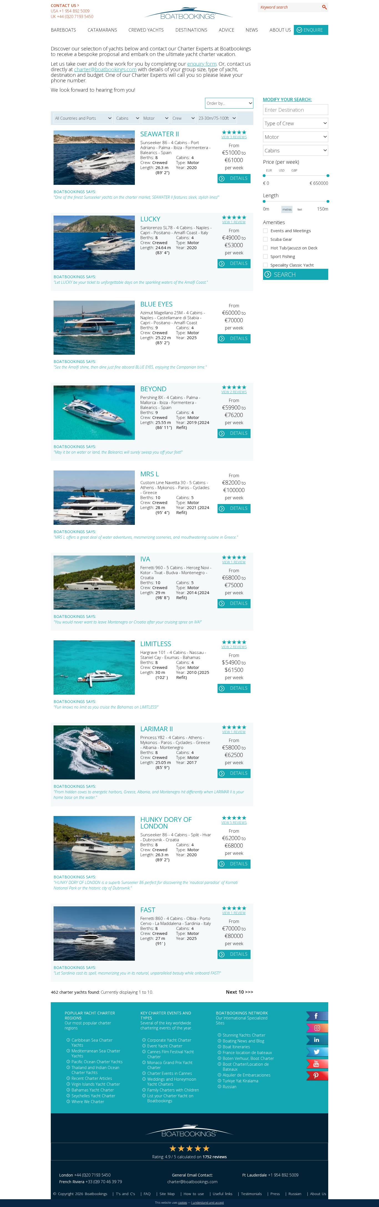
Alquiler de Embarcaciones (247, 1075)
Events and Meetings (291, 230)
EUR (269, 170)
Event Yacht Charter (164, 1046)
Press (275, 1193)
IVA (145, 559)
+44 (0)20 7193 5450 (75, 16)
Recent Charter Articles (92, 1078)
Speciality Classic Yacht (292, 265)
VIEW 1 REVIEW (234, 222)
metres (287, 209)
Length (271, 195)
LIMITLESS (155, 644)
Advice (226, 30)
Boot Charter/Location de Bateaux (246, 1067)
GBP (294, 170)
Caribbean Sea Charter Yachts (92, 1042)
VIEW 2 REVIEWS (234, 392)
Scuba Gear (281, 239)
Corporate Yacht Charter (169, 1040)
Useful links (222, 1193)
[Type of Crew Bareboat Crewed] (295, 123)
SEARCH (285, 274)
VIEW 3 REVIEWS (234, 137)
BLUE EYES (156, 304)
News (252, 30)
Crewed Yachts (146, 30)
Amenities (274, 222)
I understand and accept (207, 1203)
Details (238, 178)
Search (324, 7)
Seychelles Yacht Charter (93, 1095)
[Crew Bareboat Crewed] (184, 117)
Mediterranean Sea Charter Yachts (96, 1053)
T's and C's (125, 1193)
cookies (182, 1203)
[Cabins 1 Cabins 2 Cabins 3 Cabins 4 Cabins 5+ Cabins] (295, 150)
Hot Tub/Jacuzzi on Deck (294, 247)
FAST (148, 910)
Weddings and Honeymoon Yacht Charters (171, 1081)
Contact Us (63, 5)
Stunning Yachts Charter (244, 1035)
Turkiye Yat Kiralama (240, 1080)
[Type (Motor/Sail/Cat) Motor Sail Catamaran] (295, 136)
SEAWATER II (159, 134)
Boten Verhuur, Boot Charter (248, 1058)
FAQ (147, 1193)
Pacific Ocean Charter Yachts (97, 1061)
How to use (194, 1193)
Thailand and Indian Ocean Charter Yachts (95, 1070)
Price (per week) (281, 161)
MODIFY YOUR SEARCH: (287, 99)
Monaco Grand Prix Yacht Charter (170, 1065)
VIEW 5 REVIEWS (234, 822)
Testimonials (251, 1193)
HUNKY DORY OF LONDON (166, 823)
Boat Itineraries (236, 1046)
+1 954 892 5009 (74, 11)
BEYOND (153, 389)
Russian (229, 1086)
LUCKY (150, 219)
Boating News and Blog (243, 1041)
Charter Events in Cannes (169, 1073)
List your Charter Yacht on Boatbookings (170, 1098)
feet (299, 209)
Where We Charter (88, 1101)
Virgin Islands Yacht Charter (96, 1084)
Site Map (167, 1193)
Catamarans (102, 30)
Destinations (191, 30)
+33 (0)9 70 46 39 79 (103, 1181)
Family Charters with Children (173, 1090)
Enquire (313, 30)
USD (281, 170)
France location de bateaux (247, 1052)
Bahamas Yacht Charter (93, 1090)
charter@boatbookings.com (105, 69)
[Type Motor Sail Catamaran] (156, 117)
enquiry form (201, 63)
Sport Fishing (283, 256)
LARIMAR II (156, 729)
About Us (280, 30)
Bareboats (63, 30)
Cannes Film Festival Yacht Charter (170, 1054)
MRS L (149, 474)
